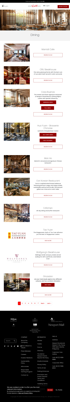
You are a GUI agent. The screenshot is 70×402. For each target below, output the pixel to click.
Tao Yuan (48, 229)
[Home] (34, 6)
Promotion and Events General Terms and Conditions (42, 377)
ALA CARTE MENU (48, 135)
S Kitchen (48, 208)
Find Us (39, 347)
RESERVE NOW (48, 55)
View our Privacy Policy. (25, 393)
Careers (23, 354)
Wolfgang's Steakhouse (48, 252)
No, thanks (59, 390)
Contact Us (24, 375)
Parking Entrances (43, 371)
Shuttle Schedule (42, 361)
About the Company (24, 341)
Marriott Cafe (48, 49)
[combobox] (5, 6)
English (6, 6)
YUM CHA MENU (47, 140)
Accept (50, 390)
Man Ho (48, 158)
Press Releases (26, 351)
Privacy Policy (41, 364)
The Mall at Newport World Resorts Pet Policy (43, 356)
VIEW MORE (48, 241)
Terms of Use (41, 368)
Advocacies (25, 366)
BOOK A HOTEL (63, 6)
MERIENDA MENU (48, 102)
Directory (40, 351)
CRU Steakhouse (48, 69)
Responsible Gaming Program (26, 371)
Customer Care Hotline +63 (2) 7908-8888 (35, 1)
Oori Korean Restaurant (48, 180)
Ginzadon (48, 276)
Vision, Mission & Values (26, 347)
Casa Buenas (48, 92)
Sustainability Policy (25, 362)
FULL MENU (47, 108)
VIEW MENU (47, 285)
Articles (39, 340)
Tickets (39, 344)
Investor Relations (26, 358)
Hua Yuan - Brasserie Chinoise (48, 127)
